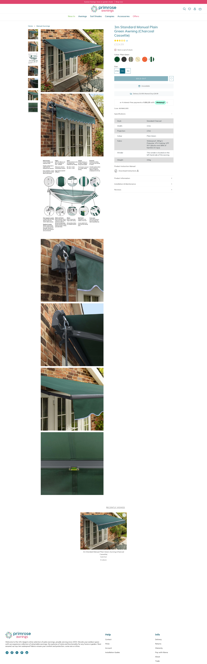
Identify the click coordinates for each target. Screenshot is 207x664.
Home (30, 26)
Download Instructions (127, 171)
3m (122, 71)
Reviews (117, 190)
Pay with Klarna (161, 652)
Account (108, 648)
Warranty (159, 648)
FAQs (107, 644)
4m (128, 71)
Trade (157, 661)
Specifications (119, 114)
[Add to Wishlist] (171, 78)
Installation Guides (112, 652)
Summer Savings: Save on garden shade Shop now (103, 2)
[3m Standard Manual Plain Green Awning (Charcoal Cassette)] (103, 531)
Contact (108, 639)
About (157, 657)
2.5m (117, 71)
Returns (158, 644)
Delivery (158, 639)
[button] (83, 16)
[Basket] (200, 9)
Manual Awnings (43, 26)
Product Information (122, 178)
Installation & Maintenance (125, 184)
